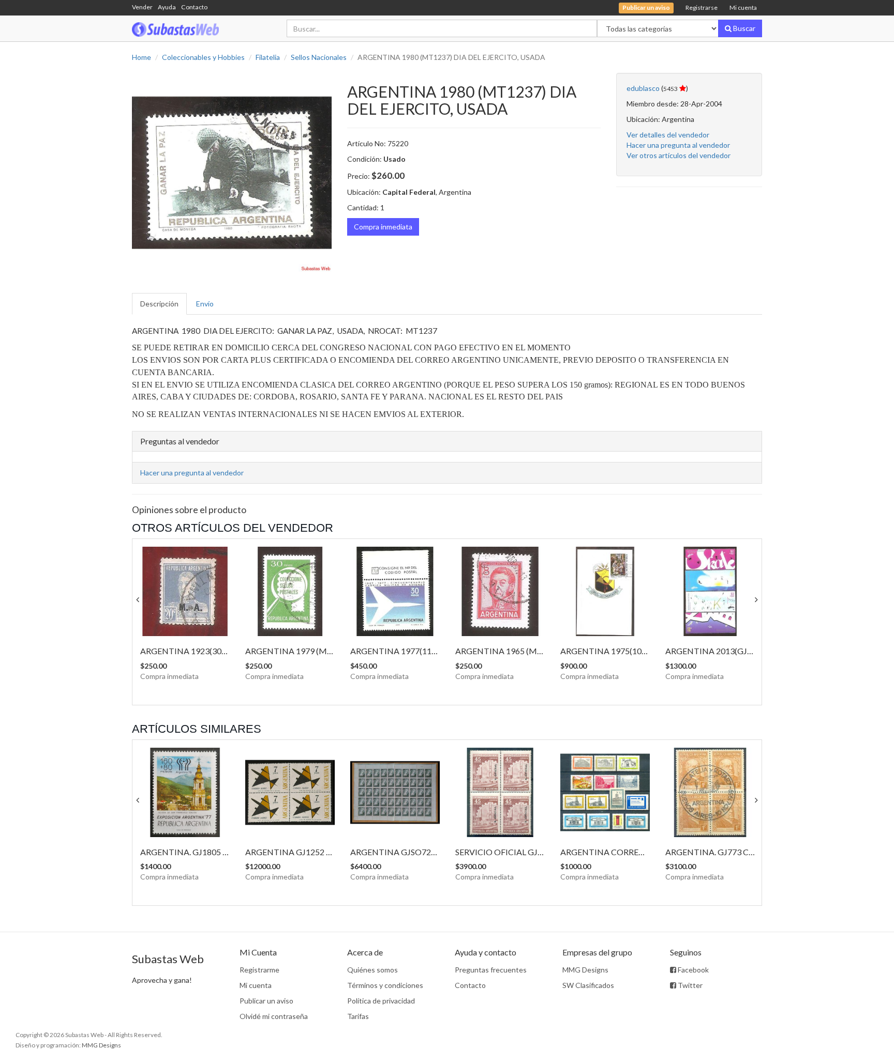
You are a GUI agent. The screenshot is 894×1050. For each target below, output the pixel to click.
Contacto (194, 7)
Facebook (692, 969)
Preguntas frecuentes (491, 969)
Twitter (689, 985)
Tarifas (358, 1016)
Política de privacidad (381, 1000)
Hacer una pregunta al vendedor (678, 145)
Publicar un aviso (266, 1000)
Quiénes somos (372, 969)
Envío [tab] (205, 303)
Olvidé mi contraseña (274, 1016)
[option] (232, 172)
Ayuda (167, 7)
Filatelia (268, 57)
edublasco (643, 88)
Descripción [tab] (159, 303)
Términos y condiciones (385, 985)
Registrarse (702, 7)
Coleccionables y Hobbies (203, 57)
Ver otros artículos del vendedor (679, 155)
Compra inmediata (383, 226)
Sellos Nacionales (319, 57)
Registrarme (259, 969)
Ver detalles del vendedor (668, 134)
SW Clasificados (588, 985)
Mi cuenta (743, 7)
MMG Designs (585, 969)
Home (141, 57)
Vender (142, 7)
